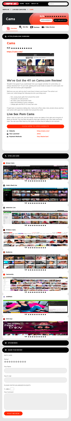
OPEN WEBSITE (46, 20)
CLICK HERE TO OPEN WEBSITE (35, 126)
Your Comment (8, 392)
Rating (6, 359)
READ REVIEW (35, 168)
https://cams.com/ (43, 131)
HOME (22, 3)
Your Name (7, 366)
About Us (34, 3)
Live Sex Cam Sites (19, 9)
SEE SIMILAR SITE (60, 20)
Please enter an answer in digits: (17, 385)
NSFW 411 (6, 9)
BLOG (27, 3)
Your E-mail (7, 376)
